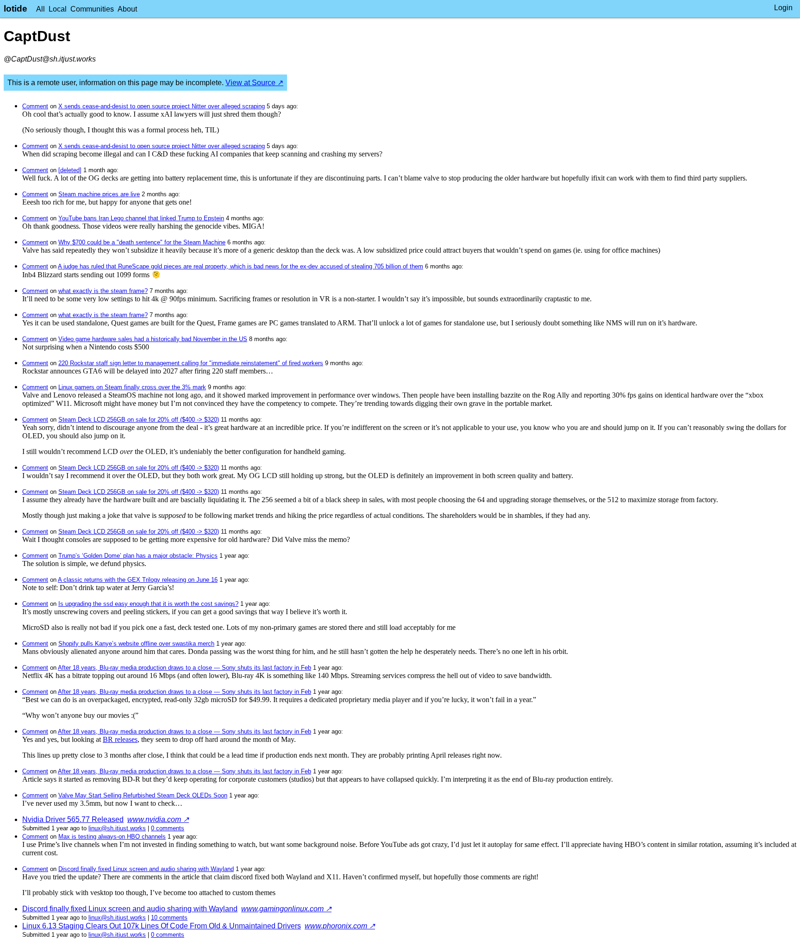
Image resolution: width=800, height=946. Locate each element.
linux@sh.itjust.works (117, 828)
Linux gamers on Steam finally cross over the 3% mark (132, 387)
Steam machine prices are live (99, 194)
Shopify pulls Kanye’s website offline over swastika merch (136, 643)
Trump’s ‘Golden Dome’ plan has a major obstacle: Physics (138, 555)
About (127, 9)
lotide (15, 8)
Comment (35, 106)
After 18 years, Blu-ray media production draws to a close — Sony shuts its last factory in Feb (184, 667)
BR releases (120, 739)
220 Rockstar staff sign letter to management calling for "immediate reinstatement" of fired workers (190, 363)
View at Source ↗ (254, 83)
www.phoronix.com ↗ (340, 926)
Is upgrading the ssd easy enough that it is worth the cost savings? (148, 603)
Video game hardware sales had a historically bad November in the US (152, 339)
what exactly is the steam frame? (103, 290)
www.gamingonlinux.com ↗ (286, 909)
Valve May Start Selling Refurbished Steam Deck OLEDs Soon (142, 795)
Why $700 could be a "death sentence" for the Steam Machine (141, 242)
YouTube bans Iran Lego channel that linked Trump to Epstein (141, 218)
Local (58, 9)
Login (783, 8)
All (40, 9)
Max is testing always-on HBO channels (112, 836)
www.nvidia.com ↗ (158, 819)
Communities (92, 9)
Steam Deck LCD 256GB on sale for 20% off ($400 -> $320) (138, 419)
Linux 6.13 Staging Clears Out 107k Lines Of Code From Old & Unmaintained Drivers (161, 926)
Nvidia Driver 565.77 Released (73, 819)
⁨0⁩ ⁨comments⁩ (167, 828)
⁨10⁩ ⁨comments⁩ (169, 917)
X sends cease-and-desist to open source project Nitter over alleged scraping (161, 106)
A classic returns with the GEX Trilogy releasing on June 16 (138, 579)
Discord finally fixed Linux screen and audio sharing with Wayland (146, 868)
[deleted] (69, 170)
